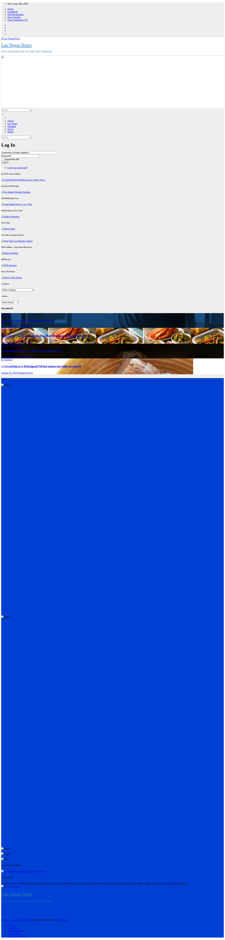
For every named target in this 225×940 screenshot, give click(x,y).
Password (6, 156)
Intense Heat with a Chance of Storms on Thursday (27, 320)
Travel (10, 129)
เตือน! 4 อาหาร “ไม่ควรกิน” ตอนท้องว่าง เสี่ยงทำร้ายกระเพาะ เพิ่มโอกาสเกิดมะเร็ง (45, 336)
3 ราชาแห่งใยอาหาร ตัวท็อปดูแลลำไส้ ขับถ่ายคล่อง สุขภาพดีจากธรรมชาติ (41, 366)
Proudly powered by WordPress (17, 920)
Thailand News (25, 342)
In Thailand (6, 329)
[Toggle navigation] (2, 113)
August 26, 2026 (9, 326)
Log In (5, 162)
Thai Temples (14, 17)
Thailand (11, 126)
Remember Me (12, 159)
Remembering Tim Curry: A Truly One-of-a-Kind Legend (31, 351)
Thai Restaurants (15, 14)
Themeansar (62, 920)
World (10, 132)
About (10, 9)
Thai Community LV (17, 20)
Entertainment (8, 345)
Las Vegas (12, 123)
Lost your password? (17, 167)
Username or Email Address (14, 152)
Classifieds (12, 11)
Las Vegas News (16, 45)
